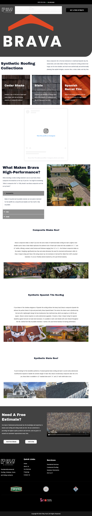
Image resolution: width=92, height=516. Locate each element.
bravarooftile (42, 158)
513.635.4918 (51, 2)
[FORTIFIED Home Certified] (16, 489)
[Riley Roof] (7, 10)
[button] (31, 11)
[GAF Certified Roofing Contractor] (75, 489)
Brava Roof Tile (32, 158)
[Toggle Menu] (32, 8)
